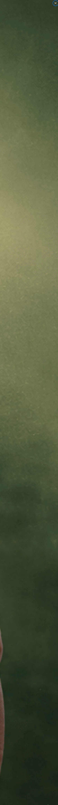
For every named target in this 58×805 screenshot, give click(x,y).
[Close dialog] (55, 3)
